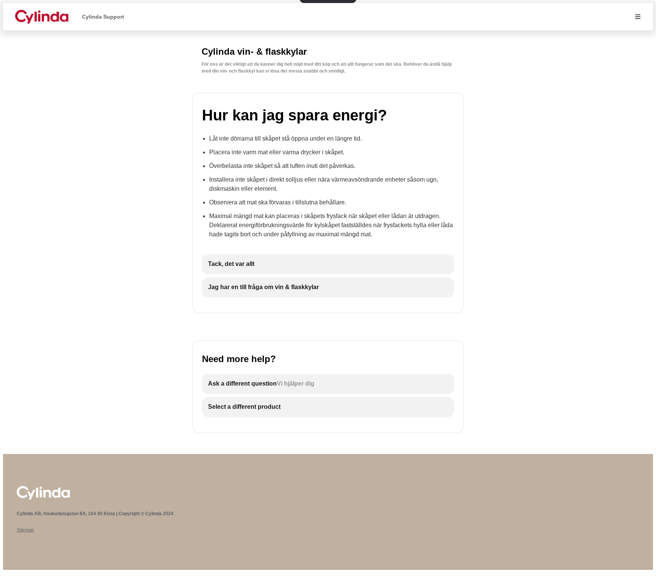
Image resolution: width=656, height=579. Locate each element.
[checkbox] (328, 264)
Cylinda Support (103, 17)
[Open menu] (638, 17)
